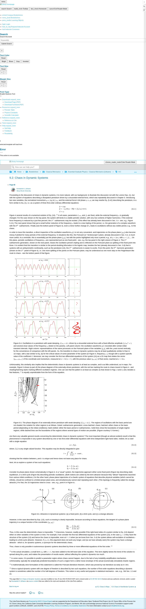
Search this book (6, 37)
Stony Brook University (24, 191)
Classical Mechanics (53, 172)
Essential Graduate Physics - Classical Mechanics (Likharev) (89, 172)
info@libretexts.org (117, 606)
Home (19, 172)
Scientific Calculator (11, 115)
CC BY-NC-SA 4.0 (96, 579)
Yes (33, 593)
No (42, 593)
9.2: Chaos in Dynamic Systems (30, 579)
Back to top (13, 586)
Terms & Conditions (62, 606)
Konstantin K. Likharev (24, 188)
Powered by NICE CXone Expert (40, 601)
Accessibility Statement (77, 606)
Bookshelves (34, 172)
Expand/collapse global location (135, 171)
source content (33, 581)
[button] (8, 131)
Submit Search (6, 44)
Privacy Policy (49, 606)
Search (13, 167)
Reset (3, 58)
